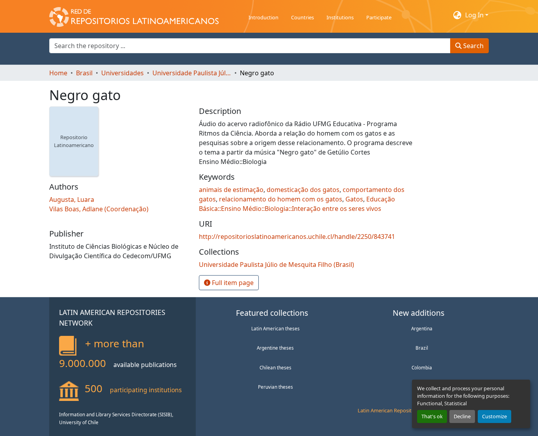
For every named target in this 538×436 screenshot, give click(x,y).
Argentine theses (275, 348)
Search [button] (473, 45)
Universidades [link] (122, 73)
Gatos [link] (354, 199)
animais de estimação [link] (231, 189)
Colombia (422, 367)
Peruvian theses (275, 387)
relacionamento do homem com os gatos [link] (280, 199)
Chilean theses (275, 367)
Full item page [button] (232, 282)
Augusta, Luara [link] (71, 199)
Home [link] (58, 73)
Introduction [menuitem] (263, 17)
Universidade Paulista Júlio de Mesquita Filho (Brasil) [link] (191, 73)
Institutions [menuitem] (340, 17)
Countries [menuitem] (302, 17)
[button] (134, 15)
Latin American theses (275, 328)
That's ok (432, 416)
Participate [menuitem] (378, 17)
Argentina (421, 328)
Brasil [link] (84, 73)
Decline (462, 416)
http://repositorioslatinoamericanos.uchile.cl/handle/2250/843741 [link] (297, 236)
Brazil (422, 348)
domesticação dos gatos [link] (303, 189)
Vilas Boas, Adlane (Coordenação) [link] (98, 209)
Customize (494, 416)
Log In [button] (475, 15)
